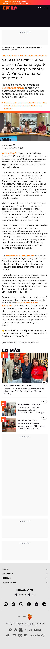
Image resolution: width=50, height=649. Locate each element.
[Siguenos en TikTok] (13, 605)
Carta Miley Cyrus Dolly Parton (14, 2)
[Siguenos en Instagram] (21, 605)
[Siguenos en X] (36, 605)
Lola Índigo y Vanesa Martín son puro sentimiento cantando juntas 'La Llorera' (25, 105)
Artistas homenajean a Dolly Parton (16, 3)
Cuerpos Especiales (13, 87)
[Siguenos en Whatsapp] (44, 605)
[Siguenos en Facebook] (29, 605)
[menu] (46, 7)
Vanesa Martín (9, 153)
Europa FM (6, 47)
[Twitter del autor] (14, 145)
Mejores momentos (9, 49)
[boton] (36, 569)
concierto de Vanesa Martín (20, 255)
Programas (17, 47)
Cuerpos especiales (32, 47)
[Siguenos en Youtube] (6, 605)
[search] (39, 8)
